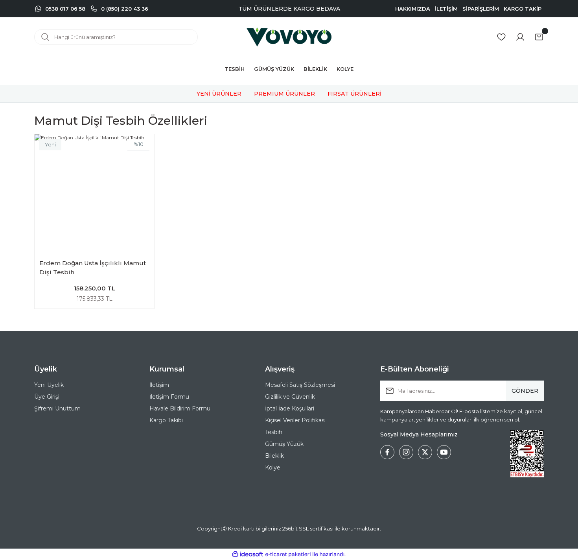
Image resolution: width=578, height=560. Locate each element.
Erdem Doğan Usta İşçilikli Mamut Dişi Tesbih (92, 267)
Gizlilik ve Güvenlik (290, 396)
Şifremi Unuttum (57, 408)
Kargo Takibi (166, 420)
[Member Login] (520, 37)
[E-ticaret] (288, 554)
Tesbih (273, 432)
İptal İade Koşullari (289, 408)
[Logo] (289, 37)
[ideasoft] (247, 554)
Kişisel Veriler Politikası (295, 420)
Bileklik (274, 455)
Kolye (272, 467)
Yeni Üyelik (49, 384)
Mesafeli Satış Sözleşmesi (300, 384)
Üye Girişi (46, 396)
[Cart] (539, 37)
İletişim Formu (169, 396)
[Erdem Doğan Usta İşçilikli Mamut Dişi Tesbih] (94, 194)
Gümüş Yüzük (284, 443)
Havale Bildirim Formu (179, 408)
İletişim (159, 384)
